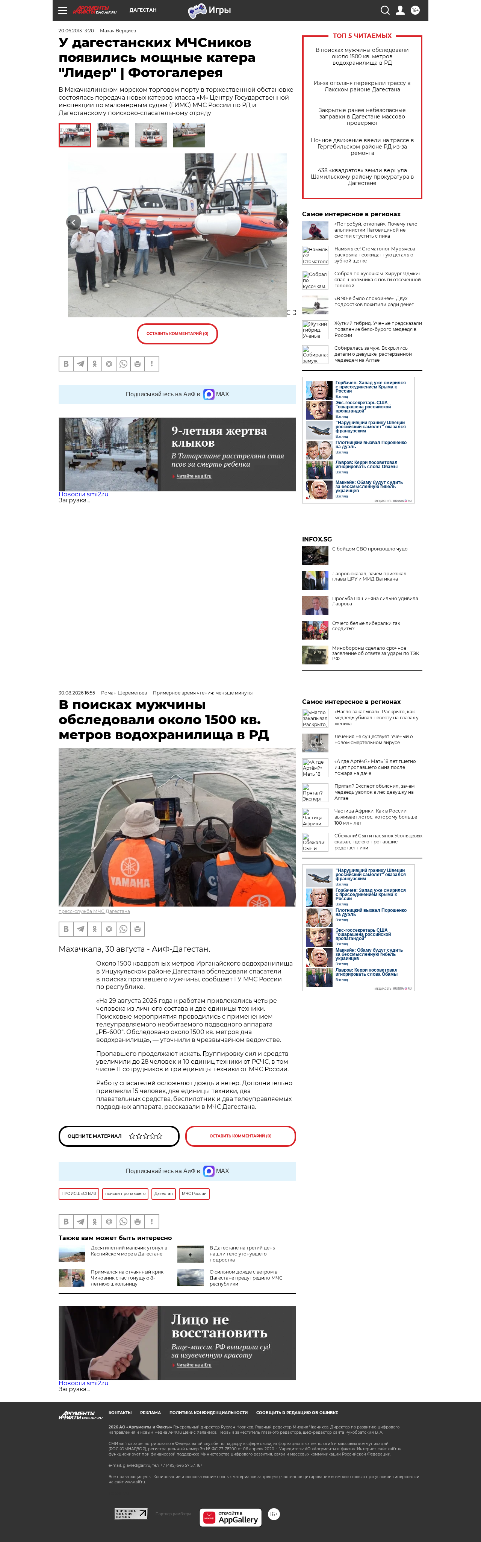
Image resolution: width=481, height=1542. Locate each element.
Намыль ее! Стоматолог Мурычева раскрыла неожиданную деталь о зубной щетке (374, 255)
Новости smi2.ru (84, 494)
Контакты (120, 1412)
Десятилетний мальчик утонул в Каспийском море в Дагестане (129, 1251)
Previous (73, 222)
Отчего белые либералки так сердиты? (366, 626)
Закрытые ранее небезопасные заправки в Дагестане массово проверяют (362, 116)
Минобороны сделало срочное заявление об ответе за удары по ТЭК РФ (375, 653)
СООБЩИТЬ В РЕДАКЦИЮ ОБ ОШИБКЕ (297, 1412)
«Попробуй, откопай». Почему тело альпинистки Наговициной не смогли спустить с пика (375, 230)
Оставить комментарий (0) (178, 333)
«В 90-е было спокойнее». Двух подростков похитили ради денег (374, 301)
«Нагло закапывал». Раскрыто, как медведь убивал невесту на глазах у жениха (376, 717)
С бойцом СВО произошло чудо (370, 549)
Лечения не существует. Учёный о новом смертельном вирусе (373, 739)
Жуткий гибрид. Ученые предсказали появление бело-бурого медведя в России (378, 329)
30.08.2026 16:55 (77, 693)
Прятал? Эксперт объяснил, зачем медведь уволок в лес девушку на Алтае (374, 792)
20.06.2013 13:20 (76, 30)
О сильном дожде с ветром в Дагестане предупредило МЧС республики (246, 1278)
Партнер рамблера (173, 1514)
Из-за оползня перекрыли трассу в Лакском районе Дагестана (362, 86)
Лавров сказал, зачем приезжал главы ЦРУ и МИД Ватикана (369, 576)
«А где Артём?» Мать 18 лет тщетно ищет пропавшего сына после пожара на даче (375, 767)
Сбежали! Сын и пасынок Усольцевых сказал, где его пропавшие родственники (378, 842)
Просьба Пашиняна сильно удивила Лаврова (375, 601)
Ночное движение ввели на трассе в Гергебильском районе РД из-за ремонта (362, 146)
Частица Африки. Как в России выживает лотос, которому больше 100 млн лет (375, 817)
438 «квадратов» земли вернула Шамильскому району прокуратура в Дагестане (362, 176)
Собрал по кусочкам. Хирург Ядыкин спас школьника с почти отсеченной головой (378, 279)
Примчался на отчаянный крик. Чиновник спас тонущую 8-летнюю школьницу (128, 1278)
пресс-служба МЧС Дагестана (94, 911)
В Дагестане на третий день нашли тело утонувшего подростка (242, 1254)
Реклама (150, 1412)
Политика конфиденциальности (208, 1412)
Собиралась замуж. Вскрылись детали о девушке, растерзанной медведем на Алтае (373, 354)
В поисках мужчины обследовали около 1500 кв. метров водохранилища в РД (362, 56)
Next (281, 222)
